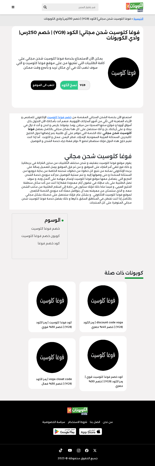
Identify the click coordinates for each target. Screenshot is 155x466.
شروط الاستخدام (77, 422)
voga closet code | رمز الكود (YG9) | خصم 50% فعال (54, 381)
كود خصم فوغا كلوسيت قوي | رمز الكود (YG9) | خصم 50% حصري (104, 381)
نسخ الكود (69, 85)
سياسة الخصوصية (53, 422)
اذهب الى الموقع (43, 85)
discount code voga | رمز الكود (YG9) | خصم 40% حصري (103, 325)
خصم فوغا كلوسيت (59, 117)
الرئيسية (138, 18)
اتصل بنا (95, 422)
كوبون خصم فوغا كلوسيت (40, 236)
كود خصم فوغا (49, 243)
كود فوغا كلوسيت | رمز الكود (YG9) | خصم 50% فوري (54, 325)
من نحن (108, 422)
